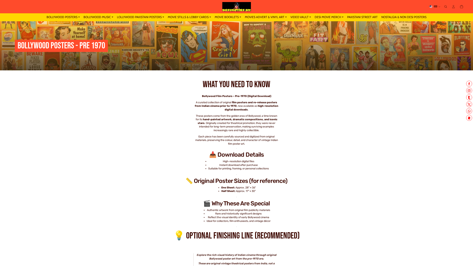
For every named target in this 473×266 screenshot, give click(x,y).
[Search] (446, 7)
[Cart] (461, 7)
